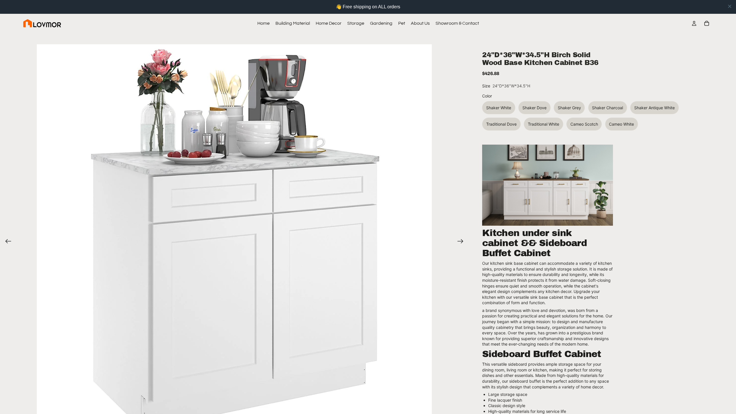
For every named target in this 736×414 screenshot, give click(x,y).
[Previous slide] (6, 241)
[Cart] (706, 23)
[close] (729, 6)
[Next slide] (462, 241)
